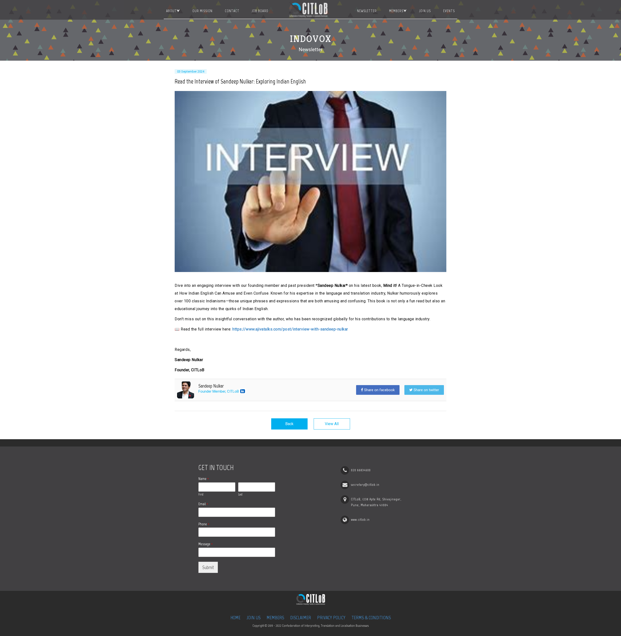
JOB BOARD (260, 11)
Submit (208, 567)
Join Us (425, 11)
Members (396, 11)
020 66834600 (361, 470)
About (171, 11)
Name (203, 478)
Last (240, 494)
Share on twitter (426, 390)
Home (235, 617)
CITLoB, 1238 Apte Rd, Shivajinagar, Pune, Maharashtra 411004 (376, 502)
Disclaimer (300, 617)
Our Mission (202, 11)
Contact (232, 11)
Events (449, 11)
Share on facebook (379, 390)
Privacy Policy (331, 617)
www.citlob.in (360, 520)
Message (205, 544)
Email (203, 504)
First (200, 494)
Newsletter (367, 11)
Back (289, 423)
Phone (203, 524)
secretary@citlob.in (365, 485)
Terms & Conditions (371, 617)
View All (332, 423)
